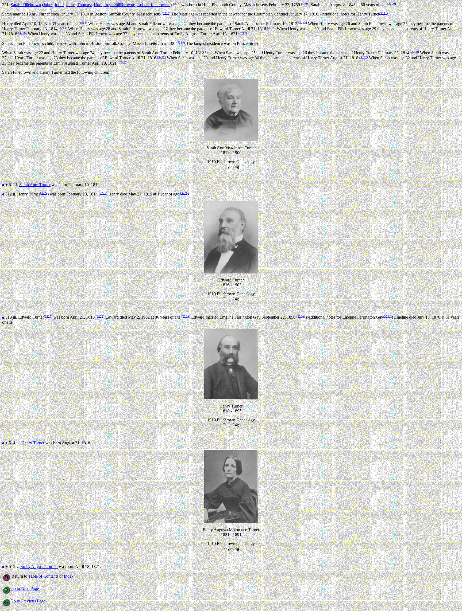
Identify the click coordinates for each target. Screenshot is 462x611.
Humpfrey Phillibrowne (114, 4)
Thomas (84, 4)
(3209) (391, 3)
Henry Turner (32, 443)
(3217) (242, 32)
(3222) (363, 56)
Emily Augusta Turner (39, 566)
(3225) (103, 193)
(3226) (184, 193)
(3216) (22, 32)
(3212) (83, 22)
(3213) (302, 22)
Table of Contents (43, 576)
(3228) (100, 316)
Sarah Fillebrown (26, 4)
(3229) (186, 316)
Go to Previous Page (27, 601)
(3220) (414, 51)
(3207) (176, 3)
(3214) (63, 27)
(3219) (209, 51)
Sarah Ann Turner (35, 184)
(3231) (387, 316)
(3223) (122, 62)
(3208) (305, 3)
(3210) (166, 13)
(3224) (44, 193)
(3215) (271, 27)
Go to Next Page (24, 588)
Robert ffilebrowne (153, 4)
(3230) (301, 316)
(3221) (161, 56)
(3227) (48, 316)
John (47, 4)
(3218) (180, 42)
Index (69, 576)
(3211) (383, 13)
